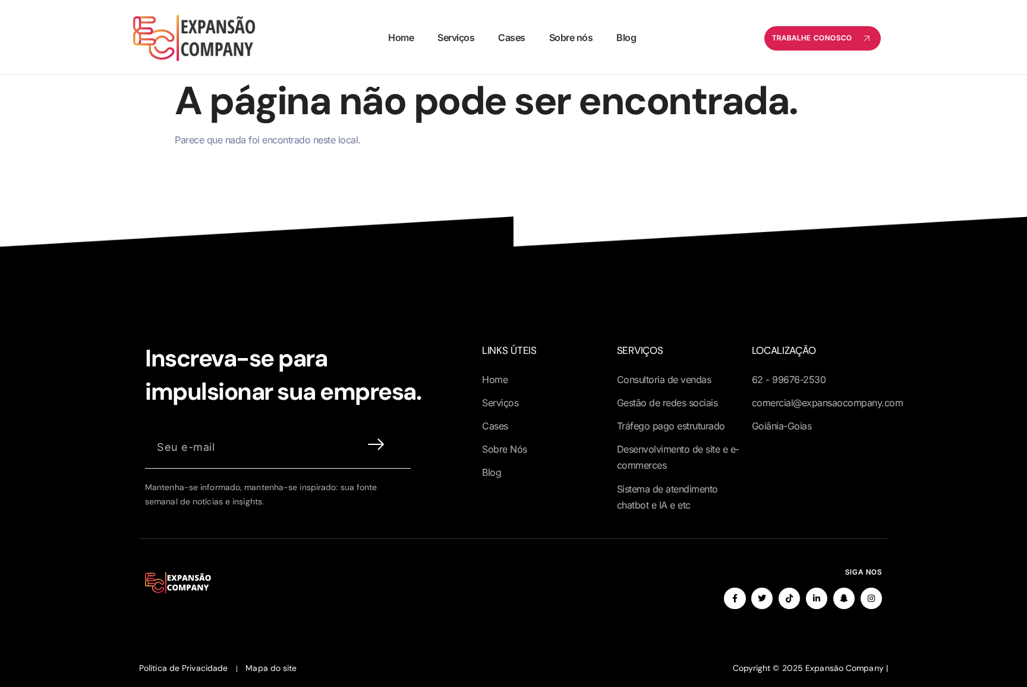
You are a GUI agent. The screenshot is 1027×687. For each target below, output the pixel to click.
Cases (511, 37)
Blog (626, 37)
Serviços (455, 37)
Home (401, 37)
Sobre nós (571, 37)
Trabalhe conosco (812, 37)
